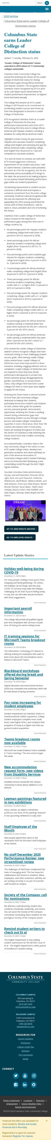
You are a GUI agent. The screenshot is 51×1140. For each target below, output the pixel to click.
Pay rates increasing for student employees (22, 704)
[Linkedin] (24, 1085)
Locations (28, 1100)
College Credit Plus (25, 1047)
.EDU (5, 3)
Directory (40, 1100)
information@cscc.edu (25, 1007)
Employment (12, 1104)
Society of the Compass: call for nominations (25, 897)
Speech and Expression (25, 1107)
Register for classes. (23, 1136)
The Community (25, 1055)
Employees (25, 1043)
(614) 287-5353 (25, 1004)
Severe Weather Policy (31, 1104)
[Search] (47, 3)
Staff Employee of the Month (20, 828)
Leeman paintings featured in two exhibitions (25, 800)
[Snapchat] (33, 1085)
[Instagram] (34, 1076)
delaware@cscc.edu (25, 1026)
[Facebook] (15, 1085)
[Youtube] (25, 1076)
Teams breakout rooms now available (22, 741)
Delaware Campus (25, 1014)
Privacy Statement (11, 1100)
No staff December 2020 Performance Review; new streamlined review (24, 858)
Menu (47, 7)
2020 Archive (11, 16)
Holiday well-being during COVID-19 (24, 570)
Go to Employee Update (19, 537)
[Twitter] (15, 1076)
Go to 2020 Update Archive (21, 529)
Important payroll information (18, 610)
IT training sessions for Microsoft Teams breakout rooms (24, 640)
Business (26, 1051)
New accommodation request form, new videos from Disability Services (23, 770)
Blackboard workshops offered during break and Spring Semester (23, 674)
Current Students (25, 1039)
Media (25, 1059)
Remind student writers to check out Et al (24, 930)
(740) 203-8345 (25, 1023)
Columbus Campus (25, 994)
